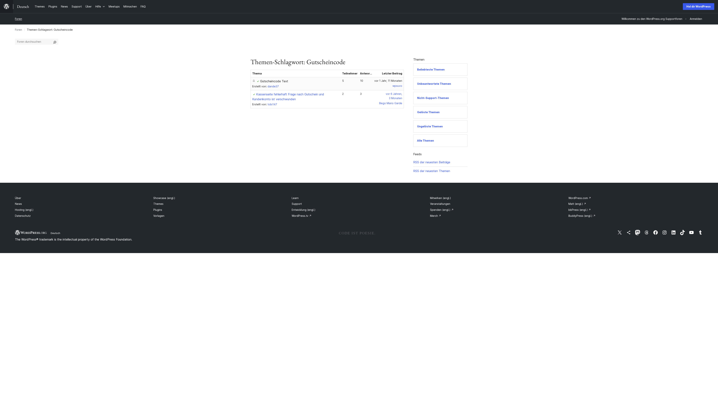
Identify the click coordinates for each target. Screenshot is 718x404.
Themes (158, 203)
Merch (435, 215)
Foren (18, 18)
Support (297, 203)
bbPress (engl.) (579, 209)
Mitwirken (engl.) (440, 198)
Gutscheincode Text (274, 81)
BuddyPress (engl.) (582, 215)
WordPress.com (579, 198)
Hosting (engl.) (24, 209)
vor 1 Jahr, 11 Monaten (388, 80)
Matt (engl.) (577, 203)
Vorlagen (158, 215)
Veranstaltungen (440, 203)
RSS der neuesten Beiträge (431, 162)
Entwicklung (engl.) (303, 209)
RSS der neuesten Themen (431, 171)
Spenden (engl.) (442, 209)
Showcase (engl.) (164, 198)
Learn (295, 198)
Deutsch (55, 233)
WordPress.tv (302, 215)
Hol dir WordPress (698, 6)
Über (18, 198)
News (18, 203)
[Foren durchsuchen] (54, 42)
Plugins (157, 209)
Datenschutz (23, 215)
